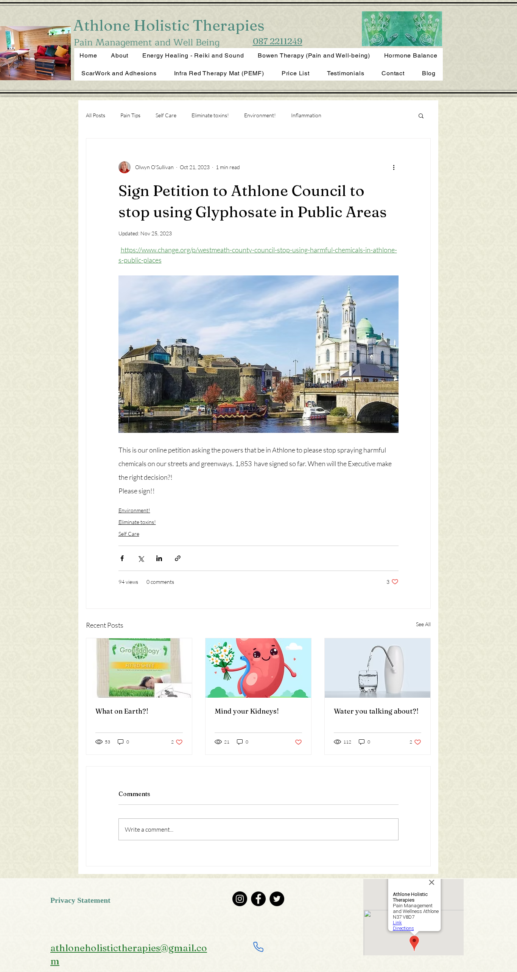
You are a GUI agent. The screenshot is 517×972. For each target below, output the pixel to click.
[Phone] (258, 947)
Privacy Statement (80, 901)
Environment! (260, 115)
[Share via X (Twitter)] (140, 558)
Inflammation (306, 115)
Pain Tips (130, 115)
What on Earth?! (121, 711)
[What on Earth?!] (139, 668)
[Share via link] (177, 558)
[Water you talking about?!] (377, 668)
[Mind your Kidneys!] (258, 668)
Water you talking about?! (376, 711)
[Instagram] (239, 898)
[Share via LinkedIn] (159, 558)
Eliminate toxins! (210, 115)
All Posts (95, 115)
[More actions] (394, 167)
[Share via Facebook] (122, 558)
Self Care (166, 115)
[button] (421, 115)
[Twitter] (276, 898)
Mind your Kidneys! (247, 711)
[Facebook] (258, 898)
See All (423, 624)
